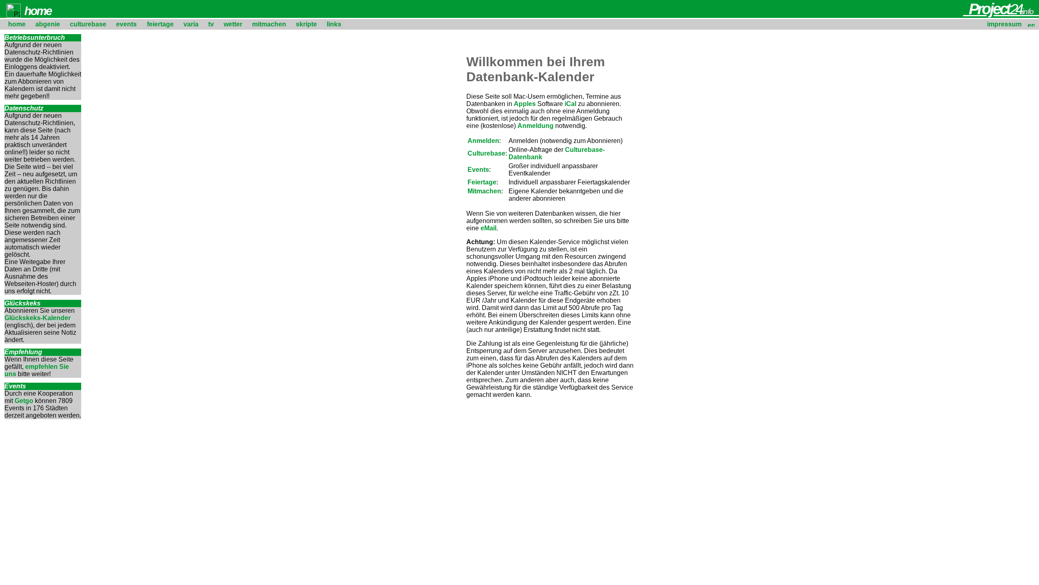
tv (211, 24)
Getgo (24, 400)
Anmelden (483, 140)
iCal (570, 103)
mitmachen (269, 24)
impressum (1004, 24)
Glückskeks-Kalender (37, 317)
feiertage (160, 24)
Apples (525, 103)
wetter (233, 24)
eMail (488, 228)
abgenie (47, 24)
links (334, 24)
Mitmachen (484, 191)
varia (190, 24)
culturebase (88, 24)
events (126, 24)
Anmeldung (535, 125)
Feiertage (482, 182)
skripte (306, 24)
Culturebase (486, 153)
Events (478, 169)
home (17, 24)
